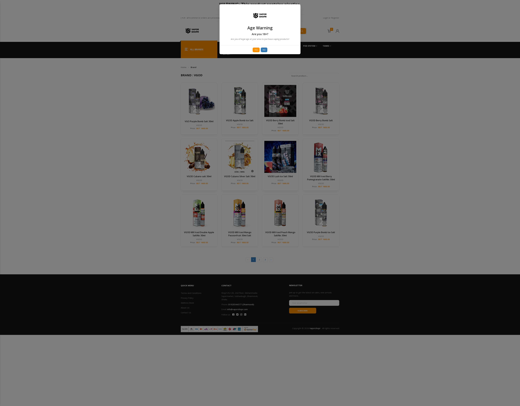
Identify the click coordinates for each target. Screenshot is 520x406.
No (264, 49)
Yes (256, 49)
